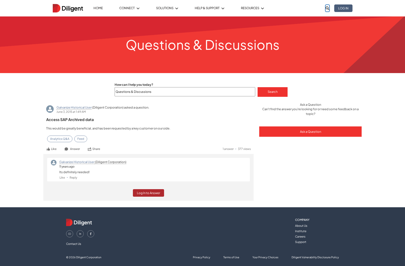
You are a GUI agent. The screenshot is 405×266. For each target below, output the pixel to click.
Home (98, 8)
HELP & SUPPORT (207, 8)
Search (273, 92)
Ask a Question (310, 131)
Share (96, 149)
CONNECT (127, 8)
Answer (75, 149)
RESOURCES (250, 8)
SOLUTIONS (164, 8)
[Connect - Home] (67, 8)
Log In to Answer (148, 193)
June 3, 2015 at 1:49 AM (71, 111)
